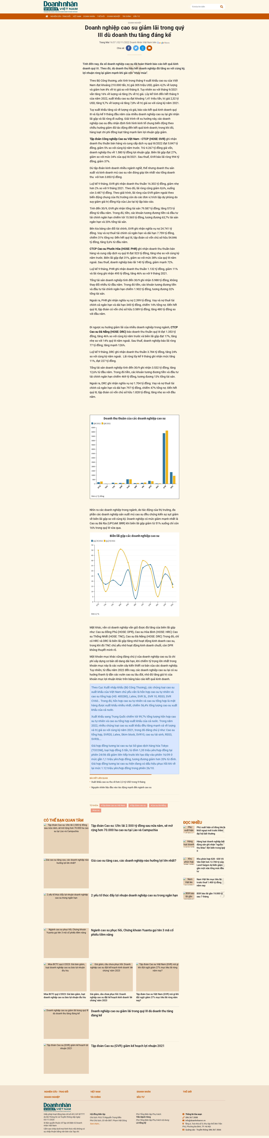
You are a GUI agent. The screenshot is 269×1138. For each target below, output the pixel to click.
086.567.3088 (191, 1117)
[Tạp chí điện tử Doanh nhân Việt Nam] (60, 6)
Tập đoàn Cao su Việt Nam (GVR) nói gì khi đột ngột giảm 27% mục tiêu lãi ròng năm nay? (157, 997)
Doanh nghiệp (113, 16)
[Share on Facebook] (128, 48)
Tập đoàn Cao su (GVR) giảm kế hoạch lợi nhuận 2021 (128, 1046)
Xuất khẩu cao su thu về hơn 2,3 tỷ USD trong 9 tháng (118, 781)
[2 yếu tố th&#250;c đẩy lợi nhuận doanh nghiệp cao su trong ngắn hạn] (66, 908)
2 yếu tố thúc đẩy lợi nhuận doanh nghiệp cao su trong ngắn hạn (134, 895)
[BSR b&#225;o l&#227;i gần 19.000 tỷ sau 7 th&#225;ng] (188, 895)
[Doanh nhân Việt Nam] (57, 1107)
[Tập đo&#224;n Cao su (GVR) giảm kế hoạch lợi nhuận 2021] (66, 1059)
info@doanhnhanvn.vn (195, 1120)
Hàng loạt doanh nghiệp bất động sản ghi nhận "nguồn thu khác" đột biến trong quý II (211, 846)
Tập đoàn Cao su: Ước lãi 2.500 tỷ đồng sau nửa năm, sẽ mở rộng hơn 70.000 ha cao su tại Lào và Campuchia (132, 828)
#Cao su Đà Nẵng (158, 805)
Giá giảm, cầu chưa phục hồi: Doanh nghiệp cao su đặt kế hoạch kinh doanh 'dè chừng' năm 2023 (111, 997)
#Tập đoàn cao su (138, 805)
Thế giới (101, 16)
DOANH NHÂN (89, 16)
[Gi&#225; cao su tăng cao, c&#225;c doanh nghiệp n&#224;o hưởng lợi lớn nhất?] (66, 873)
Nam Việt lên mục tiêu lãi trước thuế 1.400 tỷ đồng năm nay (209, 882)
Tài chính (126, 16)
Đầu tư (136, 16)
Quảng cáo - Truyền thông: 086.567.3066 (203, 1130)
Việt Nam (77, 16)
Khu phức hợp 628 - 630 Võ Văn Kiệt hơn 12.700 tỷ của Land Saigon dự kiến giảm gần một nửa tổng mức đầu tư (210, 865)
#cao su (95, 810)
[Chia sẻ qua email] (149, 48)
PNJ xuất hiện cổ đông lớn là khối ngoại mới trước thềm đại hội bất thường (211, 830)
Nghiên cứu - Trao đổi (60, 16)
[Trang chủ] (46, 16)
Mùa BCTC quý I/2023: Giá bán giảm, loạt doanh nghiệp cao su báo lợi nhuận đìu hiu (65, 996)
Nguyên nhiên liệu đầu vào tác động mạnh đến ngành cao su (121, 787)
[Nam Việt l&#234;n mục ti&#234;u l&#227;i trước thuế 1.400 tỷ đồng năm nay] (188, 881)
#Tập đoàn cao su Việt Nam (113, 805)
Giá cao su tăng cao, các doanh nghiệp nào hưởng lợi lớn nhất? (133, 860)
